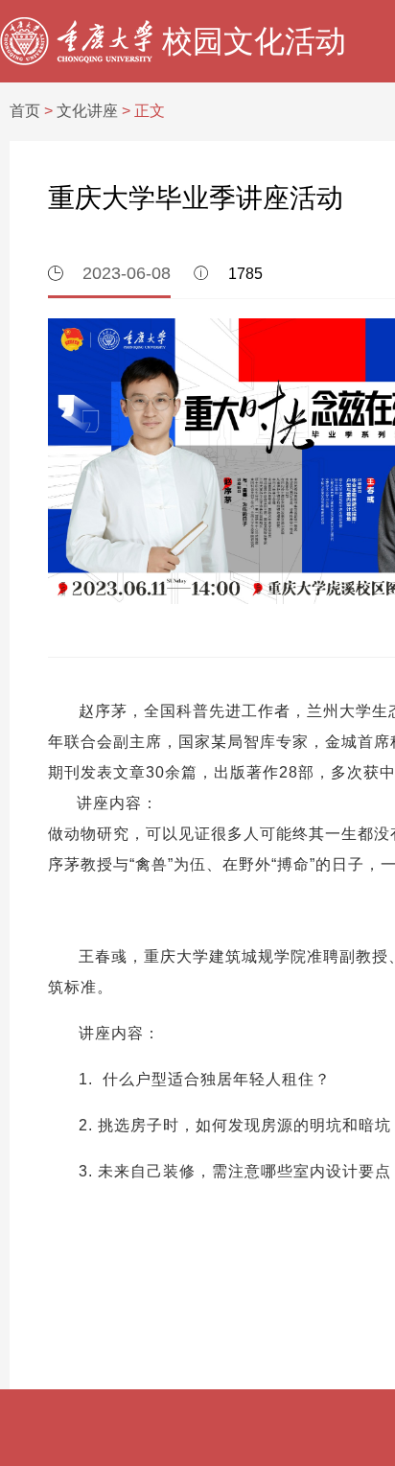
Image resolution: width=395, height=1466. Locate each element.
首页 (25, 111)
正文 (149, 111)
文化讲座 (87, 111)
